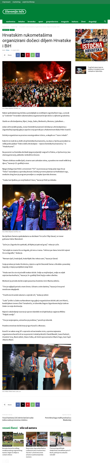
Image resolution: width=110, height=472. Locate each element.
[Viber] (37, 55)
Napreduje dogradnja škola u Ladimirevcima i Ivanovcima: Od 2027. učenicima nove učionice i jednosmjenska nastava (36, 452)
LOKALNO (29, 445)
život (83, 22)
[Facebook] (18, 55)
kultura (75, 22)
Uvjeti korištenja (28, 2)
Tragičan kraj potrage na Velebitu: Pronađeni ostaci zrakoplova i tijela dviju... (96, 69)
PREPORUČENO (7, 445)
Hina (7, 50)
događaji (92, 22)
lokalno (21, 22)
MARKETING (16, 2)
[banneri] (91, 45)
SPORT (12, 30)
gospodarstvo (52, 22)
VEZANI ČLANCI (10, 428)
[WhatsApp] (33, 55)
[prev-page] (3, 461)
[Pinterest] (28, 55)
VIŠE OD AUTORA (28, 428)
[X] (23, 55)
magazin (65, 22)
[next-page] (7, 461)
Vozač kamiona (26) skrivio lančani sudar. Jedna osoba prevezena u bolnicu (18, 419)
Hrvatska (31, 22)
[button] (105, 22)
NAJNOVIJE (14, 27)
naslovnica (10, 22)
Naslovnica (5, 27)
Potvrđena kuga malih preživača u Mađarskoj (58, 419)
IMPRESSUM (6, 2)
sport (40, 22)
